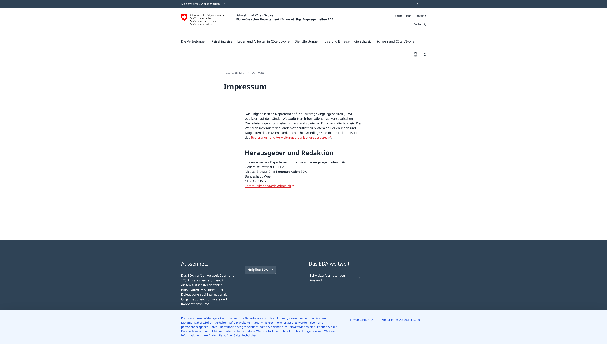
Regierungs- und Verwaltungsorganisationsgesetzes (289, 137)
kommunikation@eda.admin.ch (268, 186)
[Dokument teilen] (424, 54)
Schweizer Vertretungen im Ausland (330, 277)
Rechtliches (249, 335)
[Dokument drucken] (415, 54)
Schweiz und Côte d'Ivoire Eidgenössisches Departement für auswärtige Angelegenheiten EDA (284, 17)
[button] (194, 41)
